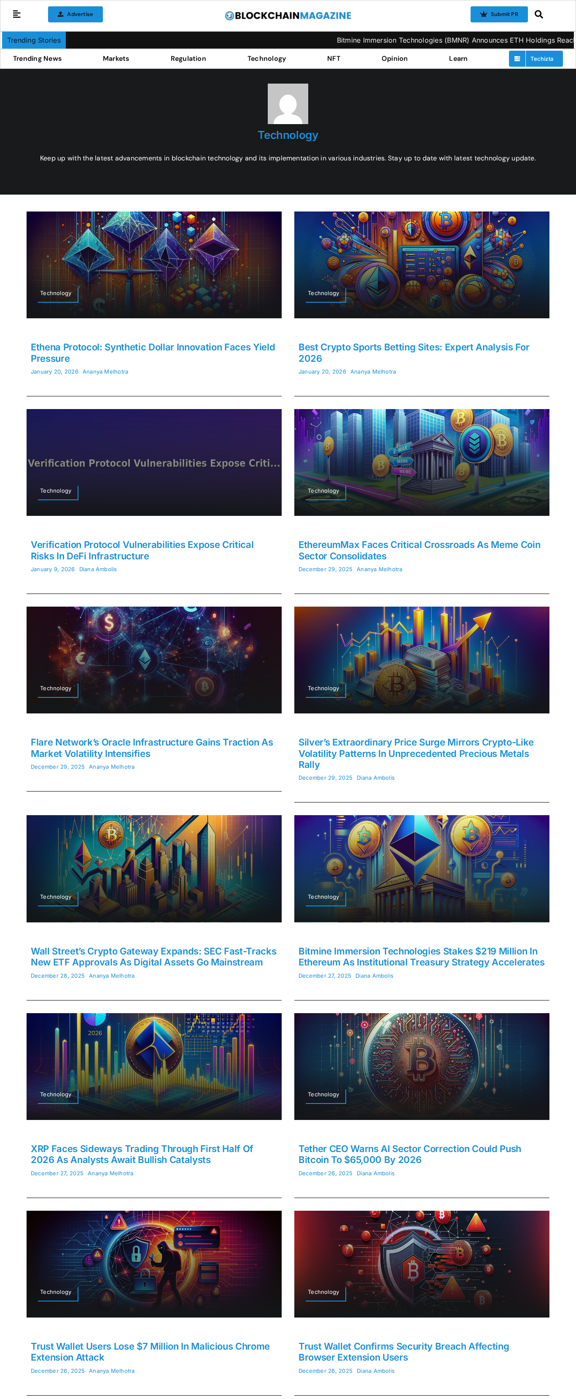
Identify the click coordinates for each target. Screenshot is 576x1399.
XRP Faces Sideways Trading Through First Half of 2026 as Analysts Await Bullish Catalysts (142, 1154)
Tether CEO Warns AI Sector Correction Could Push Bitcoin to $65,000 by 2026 (410, 1154)
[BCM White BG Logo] (288, 14)
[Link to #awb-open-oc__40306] (17, 14)
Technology (288, 134)
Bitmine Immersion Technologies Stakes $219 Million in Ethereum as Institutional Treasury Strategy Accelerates (422, 957)
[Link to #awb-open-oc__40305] (547, 14)
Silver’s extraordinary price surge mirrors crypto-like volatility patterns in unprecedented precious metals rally (416, 753)
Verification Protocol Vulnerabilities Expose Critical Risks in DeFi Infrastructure (142, 550)
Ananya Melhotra (106, 371)
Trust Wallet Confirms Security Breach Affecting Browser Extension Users (404, 1352)
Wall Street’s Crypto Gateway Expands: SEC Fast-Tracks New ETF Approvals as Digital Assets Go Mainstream (154, 957)
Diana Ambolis (98, 569)
